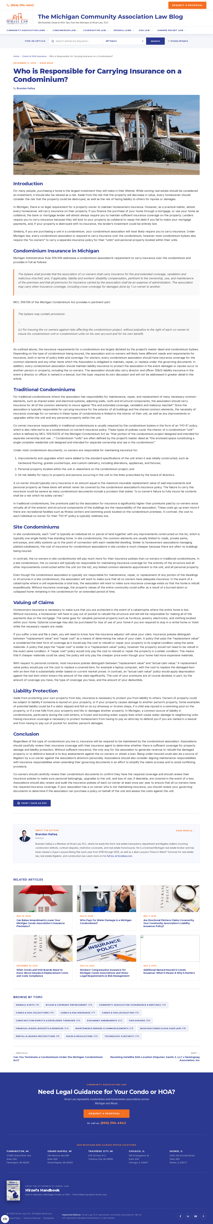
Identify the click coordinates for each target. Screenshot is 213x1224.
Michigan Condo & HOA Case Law (163, 1028)
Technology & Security (122, 1036)
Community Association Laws (26, 30)
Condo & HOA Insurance (34, 56)
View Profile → (185, 831)
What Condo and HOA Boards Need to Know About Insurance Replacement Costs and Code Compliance (42, 973)
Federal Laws (122, 30)
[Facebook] (180, 1216)
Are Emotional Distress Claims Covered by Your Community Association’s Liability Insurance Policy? (168, 923)
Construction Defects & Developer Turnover (48, 1020)
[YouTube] (196, 1216)
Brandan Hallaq (26, 88)
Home (16, 56)
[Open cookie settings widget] (5, 1219)
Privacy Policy (13, 1218)
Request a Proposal (187, 5)
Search (155, 41)
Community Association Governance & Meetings (132, 1005)
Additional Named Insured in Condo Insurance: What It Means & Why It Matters (169, 971)
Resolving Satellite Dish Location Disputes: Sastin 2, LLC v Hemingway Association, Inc (155, 1059)
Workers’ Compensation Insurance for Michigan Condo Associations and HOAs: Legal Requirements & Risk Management (104, 973)
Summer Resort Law (170, 30)
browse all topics (179, 41)
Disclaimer (49, 1218)
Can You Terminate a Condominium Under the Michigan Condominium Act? (58, 1059)
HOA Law (144, 30)
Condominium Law (64, 30)
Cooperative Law (94, 30)
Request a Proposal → (106, 1113)
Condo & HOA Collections (35, 1012)
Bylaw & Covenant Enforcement (69, 1005)
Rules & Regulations (82, 1036)
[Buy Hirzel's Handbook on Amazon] (13, 1190)
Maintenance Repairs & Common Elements (104, 1028)
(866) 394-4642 (22, 5)
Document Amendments (104, 1020)
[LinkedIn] (188, 1216)
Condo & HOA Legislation (120, 1012)
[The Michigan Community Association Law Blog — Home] (17, 19)
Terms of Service (31, 1218)
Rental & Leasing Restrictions (38, 1036)
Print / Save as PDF (34, 803)
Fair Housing (139, 1020)
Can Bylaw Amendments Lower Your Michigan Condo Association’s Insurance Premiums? (40, 923)
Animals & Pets (27, 1005)
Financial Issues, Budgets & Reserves (42, 1028)
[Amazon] (203, 1216)
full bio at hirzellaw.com (119, 856)
